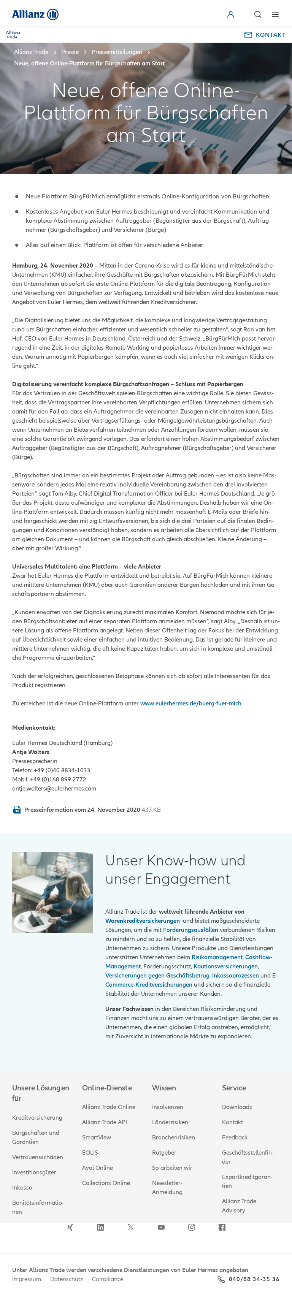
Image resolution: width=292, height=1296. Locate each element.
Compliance (107, 1279)
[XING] (70, 1227)
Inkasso (22, 1187)
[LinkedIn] (100, 1227)
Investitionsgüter (34, 1172)
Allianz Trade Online (108, 1107)
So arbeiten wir (172, 1168)
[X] (130, 1227)
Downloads (237, 1107)
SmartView (96, 1137)
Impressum (26, 1279)
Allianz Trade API (104, 1122)
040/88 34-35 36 (254, 1279)
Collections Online (106, 1183)
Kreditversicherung (37, 1118)
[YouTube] (161, 1227)
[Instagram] (191, 1227)
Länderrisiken (170, 1122)
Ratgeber (164, 1153)
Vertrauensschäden (37, 1157)
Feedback (235, 1137)
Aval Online (97, 1168)
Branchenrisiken (173, 1137)
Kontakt (232, 1122)
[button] (239, 14)
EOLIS (90, 1153)
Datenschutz (66, 1279)
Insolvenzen (167, 1107)
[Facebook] (222, 1227)
